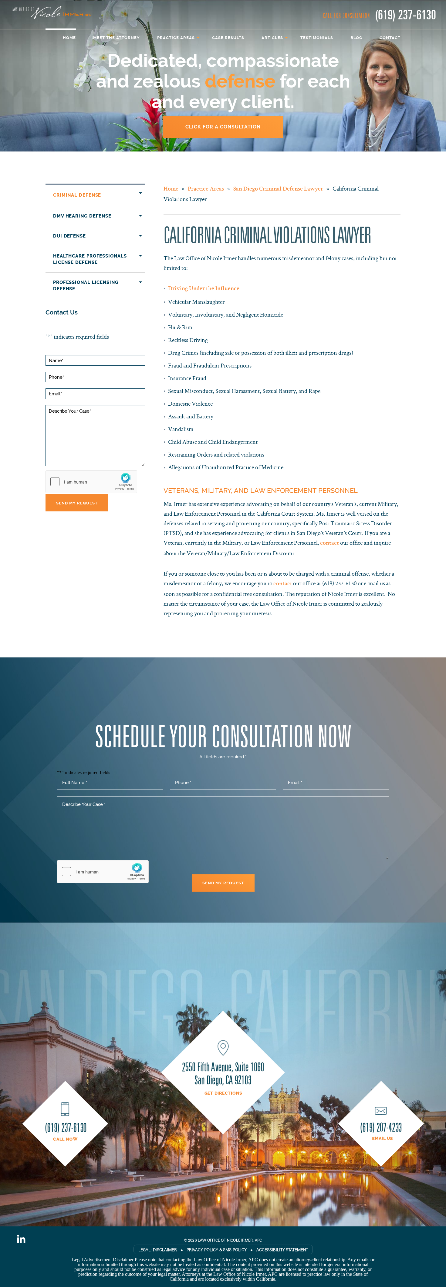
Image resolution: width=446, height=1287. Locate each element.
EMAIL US (382, 1138)
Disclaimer (165, 1249)
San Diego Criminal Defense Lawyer (278, 189)
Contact (390, 37)
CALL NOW (65, 1139)
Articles (272, 37)
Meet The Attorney (116, 37)
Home (69, 37)
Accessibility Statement (282, 1249)
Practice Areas (176, 37)
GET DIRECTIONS (223, 1093)
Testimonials (316, 37)
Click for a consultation (223, 127)
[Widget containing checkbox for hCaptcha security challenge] (91, 481)
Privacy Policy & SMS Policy (217, 1249)
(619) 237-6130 (405, 14)
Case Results (228, 37)
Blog (356, 37)
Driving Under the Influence (203, 289)
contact (330, 543)
